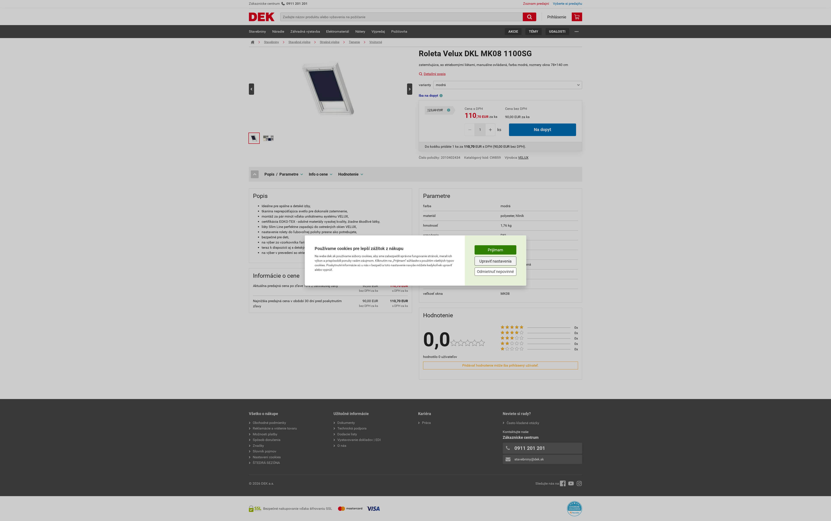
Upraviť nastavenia (495, 261)
